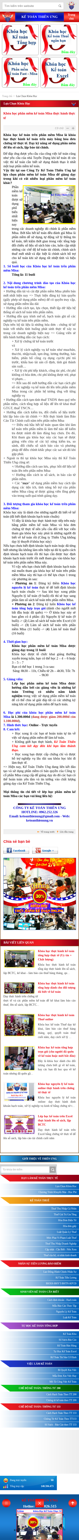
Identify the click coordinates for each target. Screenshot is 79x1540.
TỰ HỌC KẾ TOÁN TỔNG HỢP (39, 1325)
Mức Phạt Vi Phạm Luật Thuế (61, 1237)
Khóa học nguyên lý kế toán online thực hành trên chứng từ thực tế (56, 1088)
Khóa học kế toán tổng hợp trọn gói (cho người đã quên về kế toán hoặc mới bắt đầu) (56, 1051)
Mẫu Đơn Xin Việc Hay (64, 1375)
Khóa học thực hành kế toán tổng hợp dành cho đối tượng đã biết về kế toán (56, 987)
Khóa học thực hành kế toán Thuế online (56, 1017)
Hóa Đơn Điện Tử (67, 1220)
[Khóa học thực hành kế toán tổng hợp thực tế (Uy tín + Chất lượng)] (19, 958)
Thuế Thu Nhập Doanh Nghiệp (60, 1243)
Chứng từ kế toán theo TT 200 (61, 1400)
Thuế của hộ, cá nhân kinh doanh (60, 1255)
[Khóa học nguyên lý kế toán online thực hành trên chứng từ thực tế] (19, 1091)
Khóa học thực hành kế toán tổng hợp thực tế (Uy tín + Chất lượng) (56, 955)
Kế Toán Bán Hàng (66, 1345)
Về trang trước (48, 831)
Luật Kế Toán (69, 1317)
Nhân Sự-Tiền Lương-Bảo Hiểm (39, 1263)
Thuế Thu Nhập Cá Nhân (63, 1208)
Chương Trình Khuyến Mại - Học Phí (57, 1192)
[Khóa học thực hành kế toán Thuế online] (19, 1025)
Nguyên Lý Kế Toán (66, 1311)
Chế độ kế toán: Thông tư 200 (39, 1388)
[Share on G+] (45, 850)
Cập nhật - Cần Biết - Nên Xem (60, 1249)
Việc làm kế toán (39, 1363)
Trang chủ (7, 96)
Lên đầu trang (67, 831)
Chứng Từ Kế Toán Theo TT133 (60, 1418)
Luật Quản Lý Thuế (66, 1231)
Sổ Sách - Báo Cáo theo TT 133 (60, 1424)
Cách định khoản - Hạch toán (61, 1299)
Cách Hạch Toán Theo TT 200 (61, 1394)
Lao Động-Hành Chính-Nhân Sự (59, 1271)
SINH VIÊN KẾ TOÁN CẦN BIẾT (39, 1291)
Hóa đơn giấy (69, 1226)
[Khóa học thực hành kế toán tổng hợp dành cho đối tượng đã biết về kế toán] (19, 988)
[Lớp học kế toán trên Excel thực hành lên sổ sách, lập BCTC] (19, 1124)
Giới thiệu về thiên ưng (39, 1158)
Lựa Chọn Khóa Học (26, 96)
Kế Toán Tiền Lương (66, 1277)
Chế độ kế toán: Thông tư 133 (39, 1406)
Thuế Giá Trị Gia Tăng (65, 1214)
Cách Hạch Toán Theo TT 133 (61, 1413)
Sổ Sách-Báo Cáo (67, 1339)
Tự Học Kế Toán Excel (65, 1351)
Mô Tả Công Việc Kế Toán (63, 1381)
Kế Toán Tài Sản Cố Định (63, 1357)
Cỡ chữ (59, 128)
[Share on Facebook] (16, 850)
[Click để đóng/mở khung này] (39, 1503)
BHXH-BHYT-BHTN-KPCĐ (61, 1283)
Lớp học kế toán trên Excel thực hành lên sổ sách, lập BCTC (55, 1120)
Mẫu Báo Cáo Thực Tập (64, 1305)
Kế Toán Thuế (39, 1200)
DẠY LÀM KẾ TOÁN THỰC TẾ (39, 1178)
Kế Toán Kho (69, 1333)
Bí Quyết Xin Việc (67, 1370)
